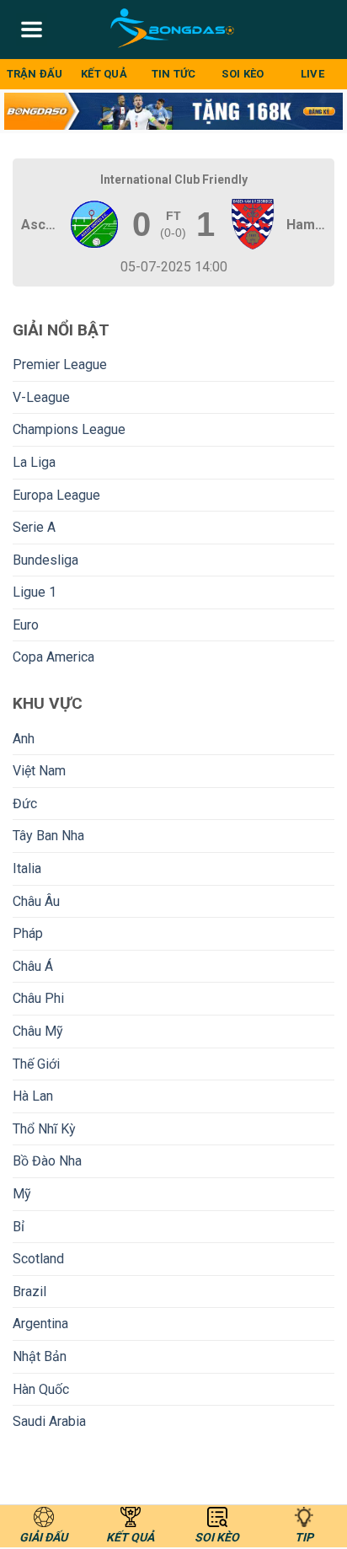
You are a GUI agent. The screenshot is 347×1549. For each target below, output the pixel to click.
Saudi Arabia (49, 1421)
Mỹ (22, 1194)
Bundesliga (45, 560)
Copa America (53, 657)
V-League (41, 397)
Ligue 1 (34, 592)
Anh (24, 739)
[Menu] (31, 29)
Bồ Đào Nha (47, 1161)
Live (312, 73)
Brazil (29, 1292)
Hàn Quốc (41, 1389)
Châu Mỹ (38, 1031)
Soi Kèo (243, 73)
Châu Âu (36, 901)
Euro (26, 625)
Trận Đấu (35, 73)
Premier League (60, 364)
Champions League (69, 429)
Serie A (34, 527)
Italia (27, 868)
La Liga (34, 462)
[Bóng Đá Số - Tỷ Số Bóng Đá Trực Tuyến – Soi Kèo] (174, 29)
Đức (25, 804)
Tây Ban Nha (48, 836)
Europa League (56, 495)
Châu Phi (38, 998)
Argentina (40, 1324)
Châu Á (33, 966)
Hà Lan (33, 1096)
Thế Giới (36, 1064)
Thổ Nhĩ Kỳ (44, 1129)
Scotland (38, 1259)
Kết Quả (104, 73)
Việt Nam (39, 771)
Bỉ (18, 1227)
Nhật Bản (40, 1356)
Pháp (28, 933)
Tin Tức (174, 73)
